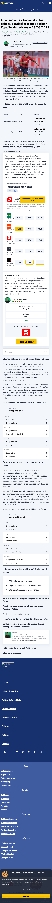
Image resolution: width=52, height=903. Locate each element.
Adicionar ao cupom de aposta (39, 121)
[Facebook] (35, 752)
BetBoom (5, 794)
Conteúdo (9, 351)
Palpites (5, 682)
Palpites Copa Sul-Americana (22, 32)
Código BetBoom (8, 843)
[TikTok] (23, 752)
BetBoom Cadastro (9, 819)
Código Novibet (7, 854)
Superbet (5, 798)
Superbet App (7, 774)
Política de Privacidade (11, 700)
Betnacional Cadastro (10, 826)
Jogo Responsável (9, 717)
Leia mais (26, 889)
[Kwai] (29, 752)
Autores (5, 735)
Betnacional (6, 802)
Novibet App (6, 781)
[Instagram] (11, 752)
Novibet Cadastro (8, 829)
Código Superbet (8, 846)
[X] (41, 752)
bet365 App (6, 785)
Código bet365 (7, 857)
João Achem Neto (17, 41)
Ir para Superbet (26, 342)
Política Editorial (9, 708)
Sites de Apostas (7, 32)
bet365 (4, 809)
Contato (5, 743)
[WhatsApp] (5, 752)
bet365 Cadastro (8, 833)
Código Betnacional (9, 850)
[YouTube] (17, 752)
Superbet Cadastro (9, 822)
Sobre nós (6, 726)
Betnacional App (8, 778)
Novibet (4, 805)
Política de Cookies (10, 691)
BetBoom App (7, 770)
